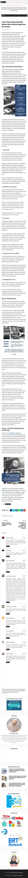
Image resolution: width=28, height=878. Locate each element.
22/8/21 (23, 560)
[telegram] (16, 510)
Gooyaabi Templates (17, 875)
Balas (8, 546)
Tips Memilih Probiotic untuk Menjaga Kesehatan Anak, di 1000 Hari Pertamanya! (17, 785)
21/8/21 (23, 537)
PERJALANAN (8, 504)
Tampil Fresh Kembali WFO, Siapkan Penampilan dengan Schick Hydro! (17, 770)
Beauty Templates (18, 872)
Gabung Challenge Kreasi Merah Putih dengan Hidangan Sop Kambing (18, 778)
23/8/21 (23, 642)
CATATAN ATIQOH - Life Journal (14, 5)
